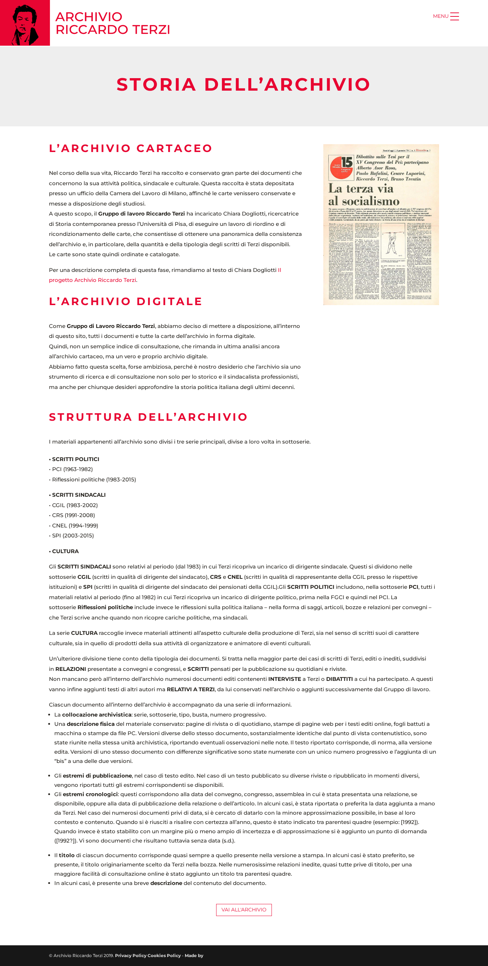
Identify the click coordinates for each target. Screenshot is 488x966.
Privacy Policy (130, 955)
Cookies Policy (164, 955)
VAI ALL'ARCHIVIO (244, 909)
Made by (194, 955)
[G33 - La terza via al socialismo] (381, 303)
